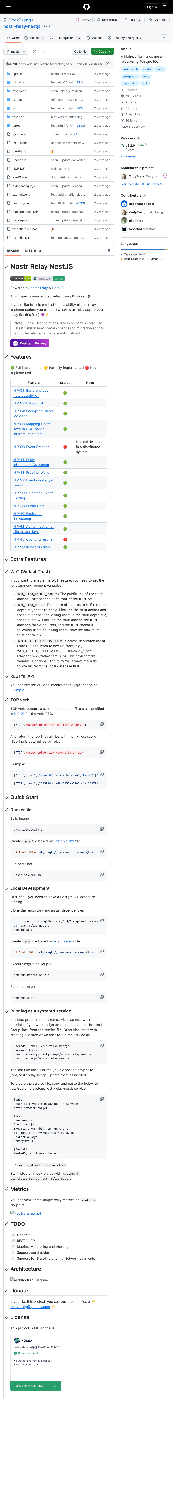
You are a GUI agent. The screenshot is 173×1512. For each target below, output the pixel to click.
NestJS (58, 288)
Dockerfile (19, 160)
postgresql (130, 76)
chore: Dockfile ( (62, 134)
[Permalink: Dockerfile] (7, 810)
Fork (134, 19)
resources (19, 91)
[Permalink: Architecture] (7, 1269)
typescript (130, 83)
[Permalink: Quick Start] (7, 797)
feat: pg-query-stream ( (67, 237)
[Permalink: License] (7, 1317)
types (16, 125)
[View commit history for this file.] (107, 64)
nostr (160, 69)
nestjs (147, 69)
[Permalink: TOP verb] (7, 700)
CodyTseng (19, 20)
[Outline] (108, 250)
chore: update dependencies (71, 211)
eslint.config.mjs (23, 186)
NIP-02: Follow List (28, 403)
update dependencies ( (67, 142)
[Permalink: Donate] (7, 1290)
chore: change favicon (66, 91)
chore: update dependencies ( (72, 186)
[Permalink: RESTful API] (7, 676)
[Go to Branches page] (34, 51)
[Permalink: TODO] (7, 1224)
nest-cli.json (20, 203)
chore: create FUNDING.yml (70, 74)
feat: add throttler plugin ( (69, 117)
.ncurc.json (19, 142)
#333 (80, 125)
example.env (21, 194)
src (14, 108)
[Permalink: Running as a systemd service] (7, 1011)
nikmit (12, 64)
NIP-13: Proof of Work (31, 472)
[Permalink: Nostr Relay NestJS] (7, 266)
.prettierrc (19, 151)
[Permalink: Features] (7, 357)
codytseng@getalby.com (30, 1306)
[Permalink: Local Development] (7, 888)
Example (17, 690)
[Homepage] (86, 6)
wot (144, 83)
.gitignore (19, 134)
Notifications (109, 19)
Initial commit (60, 168)
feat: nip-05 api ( (62, 82)
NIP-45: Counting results (32, 539)
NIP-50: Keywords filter (31, 547)
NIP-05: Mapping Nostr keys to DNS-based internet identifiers (31, 429)
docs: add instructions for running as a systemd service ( (58, 64)
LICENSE (18, 168)
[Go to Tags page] (43, 51)
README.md (21, 177)
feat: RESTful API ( (63, 125)
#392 (78, 82)
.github (17, 74)
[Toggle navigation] (8, 6)
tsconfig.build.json (25, 229)
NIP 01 (19, 714)
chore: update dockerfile (68, 160)
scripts (17, 99)
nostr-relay (39, 288)
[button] (102, 724)
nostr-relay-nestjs (22, 26)
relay (146, 76)
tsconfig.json (21, 237)
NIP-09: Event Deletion (31, 447)
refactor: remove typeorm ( (69, 99)
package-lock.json (25, 211)
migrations (19, 82)
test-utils (18, 117)
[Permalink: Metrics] (7, 1189)
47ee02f (82, 63)
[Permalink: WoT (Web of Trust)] (7, 572)
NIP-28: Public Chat (29, 506)
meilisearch (130, 69)
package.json (21, 220)
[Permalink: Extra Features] (7, 559)
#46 (76, 134)
